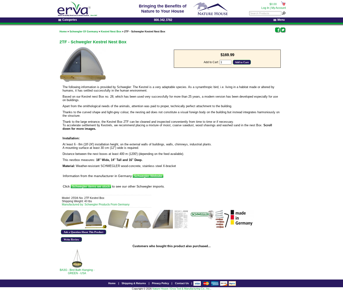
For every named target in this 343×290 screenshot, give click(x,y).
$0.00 (273, 4)
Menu (281, 19)
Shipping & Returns (134, 283)
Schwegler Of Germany (84, 31)
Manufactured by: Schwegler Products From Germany (96, 204)
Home (63, 31)
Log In (265, 8)
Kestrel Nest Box (111, 31)
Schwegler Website (148, 176)
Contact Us (182, 283)
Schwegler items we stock (91, 186)
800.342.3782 (163, 20)
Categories (69, 19)
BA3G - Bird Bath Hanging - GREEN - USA (77, 271)
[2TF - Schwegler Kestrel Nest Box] (72, 218)
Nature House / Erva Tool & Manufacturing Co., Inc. (181, 288)
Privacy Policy (160, 283)
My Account (278, 8)
